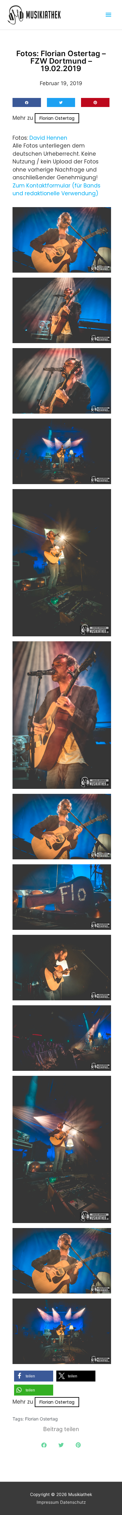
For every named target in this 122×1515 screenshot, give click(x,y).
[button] (27, 102)
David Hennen (48, 138)
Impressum (48, 1502)
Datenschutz (73, 1502)
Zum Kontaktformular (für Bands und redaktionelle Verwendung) (56, 189)
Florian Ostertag (56, 118)
